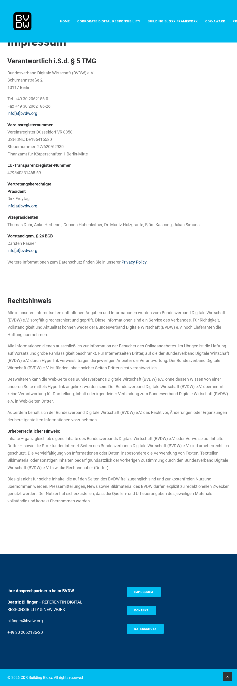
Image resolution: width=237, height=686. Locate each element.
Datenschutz (145, 629)
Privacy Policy (134, 262)
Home (65, 21)
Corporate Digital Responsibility (108, 21)
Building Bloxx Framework (173, 21)
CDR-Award (215, 21)
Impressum (143, 592)
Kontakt (141, 610)
